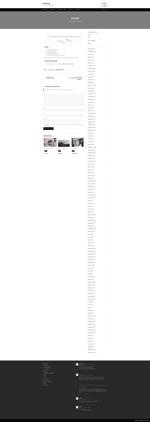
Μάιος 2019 (90, 57)
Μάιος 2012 (90, 273)
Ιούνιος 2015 (90, 169)
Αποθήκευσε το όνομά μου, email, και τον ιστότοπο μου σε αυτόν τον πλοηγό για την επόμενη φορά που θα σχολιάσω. (64, 125)
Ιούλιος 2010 (90, 335)
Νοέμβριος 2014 (91, 189)
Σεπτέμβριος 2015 (92, 161)
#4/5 (72, 63)
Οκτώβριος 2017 (91, 93)
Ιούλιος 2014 (90, 200)
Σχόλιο (44, 93)
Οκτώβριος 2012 (91, 259)
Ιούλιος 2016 (90, 133)
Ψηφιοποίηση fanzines (48, 373)
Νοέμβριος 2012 (91, 257)
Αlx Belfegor (82, 374)
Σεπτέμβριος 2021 (91, 51)
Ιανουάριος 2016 (91, 150)
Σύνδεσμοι (71, 9)
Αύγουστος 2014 (91, 198)
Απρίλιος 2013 (91, 243)
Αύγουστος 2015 (91, 164)
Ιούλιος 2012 (90, 268)
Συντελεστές (46, 369)
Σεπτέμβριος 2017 (92, 96)
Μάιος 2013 (90, 240)
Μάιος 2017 (90, 105)
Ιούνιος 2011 (90, 304)
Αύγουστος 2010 (91, 332)
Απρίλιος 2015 (91, 175)
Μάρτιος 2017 (91, 110)
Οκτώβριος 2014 (91, 192)
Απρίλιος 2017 (91, 108)
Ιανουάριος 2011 (91, 318)
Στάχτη (46, 153)
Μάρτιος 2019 (91, 63)
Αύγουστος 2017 (91, 99)
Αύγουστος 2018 (91, 71)
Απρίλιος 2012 (91, 276)
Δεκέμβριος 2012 (91, 254)
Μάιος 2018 (90, 77)
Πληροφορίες (45, 9)
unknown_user (60, 69)
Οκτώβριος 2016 (91, 124)
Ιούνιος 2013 (90, 237)
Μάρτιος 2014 (91, 212)
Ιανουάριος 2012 (91, 285)
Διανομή (45, 371)
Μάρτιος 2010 (91, 347)
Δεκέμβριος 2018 (91, 68)
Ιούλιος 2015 (90, 167)
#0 (63, 63)
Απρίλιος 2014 (91, 209)
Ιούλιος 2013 (90, 234)
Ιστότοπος (45, 118)
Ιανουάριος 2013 (91, 251)
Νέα (89, 37)
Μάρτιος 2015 (91, 178)
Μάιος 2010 (90, 341)
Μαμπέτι (60, 153)
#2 (66, 63)
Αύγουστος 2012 (91, 265)
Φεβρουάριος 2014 (92, 214)
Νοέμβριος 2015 (91, 155)
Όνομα (44, 108)
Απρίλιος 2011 (91, 310)
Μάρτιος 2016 (91, 144)
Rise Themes (146, 420)
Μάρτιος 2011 (90, 313)
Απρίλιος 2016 (91, 141)
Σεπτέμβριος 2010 (92, 330)
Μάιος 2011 (90, 307)
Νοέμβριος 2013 (91, 223)
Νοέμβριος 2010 (91, 324)
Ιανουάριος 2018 (91, 88)
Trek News (87, 398)
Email (44, 113)
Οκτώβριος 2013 (91, 226)
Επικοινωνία (77, 9)
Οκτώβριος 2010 (91, 327)
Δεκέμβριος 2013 (91, 220)
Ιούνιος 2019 (90, 54)
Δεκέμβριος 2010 (91, 321)
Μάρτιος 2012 (91, 279)
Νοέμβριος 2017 (91, 91)
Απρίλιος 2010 (91, 344)
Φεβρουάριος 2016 (92, 147)
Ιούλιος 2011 (90, 302)
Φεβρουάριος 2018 (92, 85)
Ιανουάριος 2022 (91, 48)
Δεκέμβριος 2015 (91, 153)
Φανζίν (46, 150)
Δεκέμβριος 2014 (91, 186)
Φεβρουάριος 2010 (92, 349)
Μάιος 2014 (90, 206)
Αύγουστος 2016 (91, 130)
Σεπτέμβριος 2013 (91, 228)
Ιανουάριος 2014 (91, 217)
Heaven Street (86, 406)
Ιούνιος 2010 (90, 338)
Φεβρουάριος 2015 (92, 181)
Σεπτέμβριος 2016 (92, 127)
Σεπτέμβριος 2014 (92, 195)
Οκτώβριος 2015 (91, 158)
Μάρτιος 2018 (91, 82)
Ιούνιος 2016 (90, 136)
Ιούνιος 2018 (90, 74)
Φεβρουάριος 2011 (92, 316)
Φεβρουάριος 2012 (92, 282)
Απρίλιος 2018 (91, 79)
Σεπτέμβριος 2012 (91, 262)
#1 (65, 63)
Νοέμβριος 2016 (91, 122)
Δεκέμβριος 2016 (91, 119)
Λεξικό (45, 375)
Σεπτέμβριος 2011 (91, 296)
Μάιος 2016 (90, 138)
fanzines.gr (46, 3)
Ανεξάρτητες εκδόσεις (62, 9)
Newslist (136, 420)
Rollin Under (85, 386)
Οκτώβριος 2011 (91, 293)
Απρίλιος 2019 (91, 60)
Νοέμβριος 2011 (91, 290)
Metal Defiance (90, 374)
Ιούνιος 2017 (90, 102)
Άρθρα (89, 35)
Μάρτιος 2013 (91, 245)
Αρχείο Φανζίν (53, 9)
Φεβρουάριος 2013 (92, 248)
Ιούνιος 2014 (90, 203)
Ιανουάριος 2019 (91, 65)
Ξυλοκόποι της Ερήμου (90, 364)
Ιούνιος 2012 (90, 271)
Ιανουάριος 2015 (91, 183)
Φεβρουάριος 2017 (92, 113)
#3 (68, 63)
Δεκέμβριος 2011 (91, 287)
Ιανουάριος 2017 (91, 116)
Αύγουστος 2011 (91, 299)
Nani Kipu (74, 153)
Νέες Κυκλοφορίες (92, 40)
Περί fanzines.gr (47, 367)
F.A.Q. (45, 377)
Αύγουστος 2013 (91, 231)
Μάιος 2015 (90, 172)
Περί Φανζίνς (46, 365)
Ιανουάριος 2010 (91, 352)
